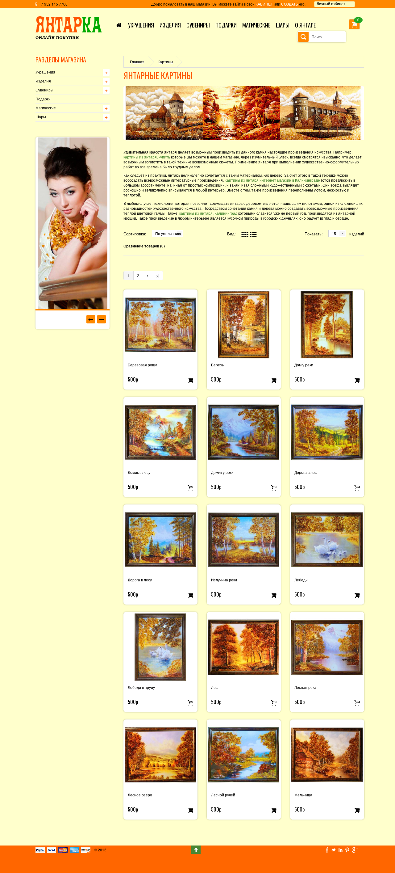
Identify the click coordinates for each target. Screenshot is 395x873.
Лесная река (305, 687)
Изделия (43, 81)
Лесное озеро (140, 795)
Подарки (43, 99)
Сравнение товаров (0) (144, 246)
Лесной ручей (223, 795)
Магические (45, 108)
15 (334, 233)
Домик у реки (222, 472)
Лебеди (301, 580)
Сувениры (44, 90)
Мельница (303, 795)
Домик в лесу (139, 472)
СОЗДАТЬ (289, 3)
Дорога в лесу (140, 580)
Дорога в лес (305, 472)
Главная (137, 61)
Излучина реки (224, 580)
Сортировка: (134, 234)
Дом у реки (303, 365)
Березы (218, 365)
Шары (40, 117)
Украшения (45, 72)
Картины (165, 61)
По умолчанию (168, 233)
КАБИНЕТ (264, 3)
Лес (214, 687)
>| (157, 275)
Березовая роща (142, 365)
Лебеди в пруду (141, 687)
